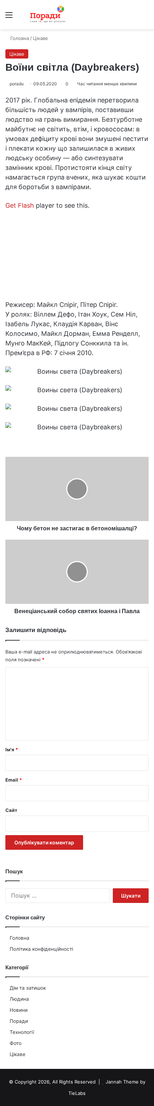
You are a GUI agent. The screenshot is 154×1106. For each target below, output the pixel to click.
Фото (15, 1043)
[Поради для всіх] (46, 14)
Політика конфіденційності (41, 949)
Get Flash (19, 205)
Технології (22, 1032)
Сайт (11, 810)
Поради (19, 1021)
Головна (19, 938)
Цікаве (17, 1054)
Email (13, 780)
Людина (19, 999)
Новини (19, 1010)
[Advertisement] (77, 109)
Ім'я (11, 749)
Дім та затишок (28, 988)
